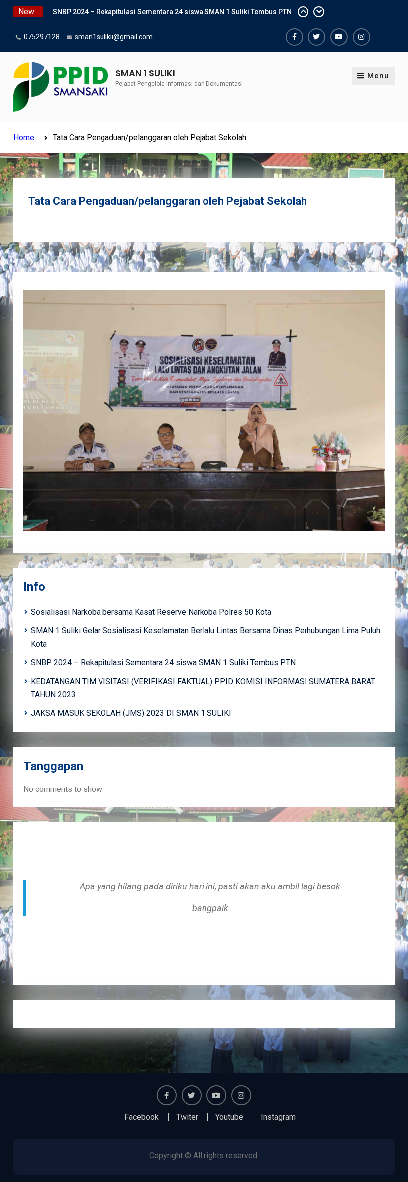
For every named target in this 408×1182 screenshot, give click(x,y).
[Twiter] (316, 37)
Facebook (141, 1117)
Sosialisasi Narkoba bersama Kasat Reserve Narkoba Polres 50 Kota (151, 612)
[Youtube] (339, 37)
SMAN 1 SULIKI (145, 73)
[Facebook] (294, 37)
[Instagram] (361, 37)
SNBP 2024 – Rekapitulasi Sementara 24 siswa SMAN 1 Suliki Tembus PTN (172, 7)
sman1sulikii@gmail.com (114, 37)
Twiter (187, 1117)
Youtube (229, 1117)
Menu (378, 75)
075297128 (42, 37)
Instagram (278, 1117)
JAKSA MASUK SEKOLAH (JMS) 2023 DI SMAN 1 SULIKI (131, 713)
